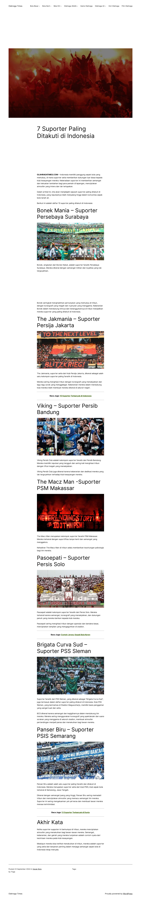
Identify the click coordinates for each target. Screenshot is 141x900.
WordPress (127, 894)
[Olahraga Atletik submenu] (77, 6)
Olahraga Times (15, 6)
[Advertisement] (70, 34)
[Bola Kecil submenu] (50, 6)
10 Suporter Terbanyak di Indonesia (75, 396)
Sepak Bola (37, 869)
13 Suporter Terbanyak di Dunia (76, 812)
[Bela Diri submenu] (61, 6)
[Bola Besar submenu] (39, 6)
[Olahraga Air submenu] (105, 6)
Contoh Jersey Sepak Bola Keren (75, 635)
